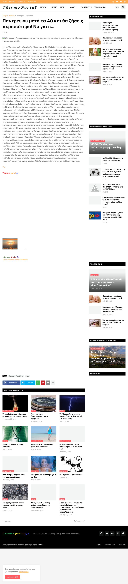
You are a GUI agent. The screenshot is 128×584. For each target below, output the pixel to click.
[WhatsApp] (38, 383)
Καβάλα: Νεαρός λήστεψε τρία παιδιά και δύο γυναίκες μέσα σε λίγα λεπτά (113, 200)
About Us (12, 2)
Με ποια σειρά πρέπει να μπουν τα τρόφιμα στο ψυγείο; (113, 79)
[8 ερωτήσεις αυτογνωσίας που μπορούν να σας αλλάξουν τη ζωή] (95, 26)
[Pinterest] (43, 383)
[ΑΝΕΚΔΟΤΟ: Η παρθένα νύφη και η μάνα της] (95, 161)
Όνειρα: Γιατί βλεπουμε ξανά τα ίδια (43, 476)
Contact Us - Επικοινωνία (27, 2)
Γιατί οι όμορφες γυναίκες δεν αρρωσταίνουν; (13, 476)
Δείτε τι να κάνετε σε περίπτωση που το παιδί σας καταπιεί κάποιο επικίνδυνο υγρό (113, 52)
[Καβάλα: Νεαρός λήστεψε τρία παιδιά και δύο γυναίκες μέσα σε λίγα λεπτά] (95, 200)
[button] (117, 7)
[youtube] (121, 1)
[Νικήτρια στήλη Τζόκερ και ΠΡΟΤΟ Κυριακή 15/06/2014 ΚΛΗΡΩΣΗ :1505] (95, 215)
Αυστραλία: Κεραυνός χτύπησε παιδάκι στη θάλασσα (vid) (40, 505)
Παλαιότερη (79, 521)
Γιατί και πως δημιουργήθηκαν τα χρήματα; (39, 416)
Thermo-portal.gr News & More (30, 545)
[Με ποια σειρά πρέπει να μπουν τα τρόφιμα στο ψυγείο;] (95, 80)
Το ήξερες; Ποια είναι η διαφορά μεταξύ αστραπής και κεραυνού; (71, 416)
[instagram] (118, 533)
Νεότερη (7, 521)
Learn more (23, 572)
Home (4, 2)
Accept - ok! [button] (13, 577)
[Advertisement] (45, 212)
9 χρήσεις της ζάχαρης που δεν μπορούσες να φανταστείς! (112, 66)
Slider (28, 376)
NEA (62, 7)
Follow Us (122, 545)
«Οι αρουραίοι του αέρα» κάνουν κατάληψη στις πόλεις (13, 505)
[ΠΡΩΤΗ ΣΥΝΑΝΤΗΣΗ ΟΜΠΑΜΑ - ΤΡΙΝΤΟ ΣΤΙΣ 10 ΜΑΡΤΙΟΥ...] (95, 188)
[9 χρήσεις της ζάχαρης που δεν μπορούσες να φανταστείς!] (95, 67)
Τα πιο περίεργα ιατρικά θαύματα (12, 445)
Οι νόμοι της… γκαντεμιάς (71, 475)
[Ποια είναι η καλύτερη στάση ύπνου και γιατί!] (95, 41)
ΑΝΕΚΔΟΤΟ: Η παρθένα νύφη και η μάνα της (112, 159)
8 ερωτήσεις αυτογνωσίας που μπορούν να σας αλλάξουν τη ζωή (110, 26)
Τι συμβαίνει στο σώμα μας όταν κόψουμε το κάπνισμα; (14, 415)
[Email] (48, 383)
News (43, 7)
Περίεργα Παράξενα (24, 16)
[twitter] (117, 1)
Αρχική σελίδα (8, 16)
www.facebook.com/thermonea (15, 259)
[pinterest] (125, 1)
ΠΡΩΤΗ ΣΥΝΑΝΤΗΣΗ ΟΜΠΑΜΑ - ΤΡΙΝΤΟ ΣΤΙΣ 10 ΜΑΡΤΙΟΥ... (112, 187)
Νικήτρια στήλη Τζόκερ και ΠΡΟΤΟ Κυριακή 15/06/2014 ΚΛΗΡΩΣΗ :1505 (112, 215)
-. (11, 257)
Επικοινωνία (109, 545)
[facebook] (113, 1)
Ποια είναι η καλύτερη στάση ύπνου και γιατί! (112, 39)
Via (3, 167)
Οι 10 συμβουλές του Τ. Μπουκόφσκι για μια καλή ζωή (71, 446)
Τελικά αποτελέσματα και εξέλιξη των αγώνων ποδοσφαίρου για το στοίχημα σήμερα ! (113, 172)
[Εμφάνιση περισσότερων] (53, 383)
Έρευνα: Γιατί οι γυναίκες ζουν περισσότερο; (42, 445)
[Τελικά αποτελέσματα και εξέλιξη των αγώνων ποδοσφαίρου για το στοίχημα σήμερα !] (95, 172)
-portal (10, 173)
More (72, 7)
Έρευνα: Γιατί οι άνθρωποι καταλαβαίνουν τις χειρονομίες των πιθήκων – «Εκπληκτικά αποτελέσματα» (72, 507)
